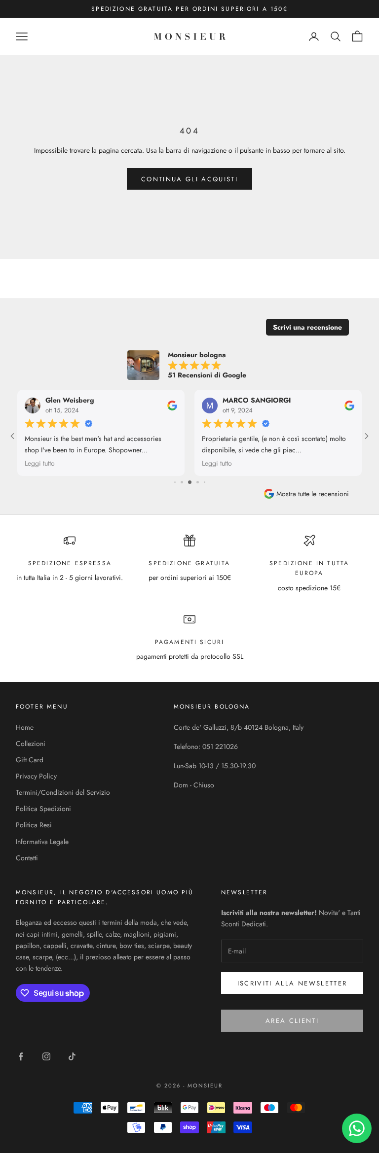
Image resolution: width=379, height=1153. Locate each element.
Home (25, 727)
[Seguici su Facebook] (21, 1056)
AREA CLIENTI (292, 1020)
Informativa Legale (42, 842)
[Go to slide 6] (189, 482)
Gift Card (29, 760)
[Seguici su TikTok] (72, 1056)
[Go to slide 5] (182, 482)
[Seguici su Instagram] (46, 1056)
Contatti (27, 858)
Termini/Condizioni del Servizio (63, 792)
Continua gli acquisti (189, 179)
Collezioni (30, 743)
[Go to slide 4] (175, 482)
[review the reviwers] (172, 405)
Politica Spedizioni (43, 809)
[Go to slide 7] (197, 482)
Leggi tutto (40, 463)
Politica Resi (34, 825)
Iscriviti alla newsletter (292, 983)
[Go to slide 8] (204, 482)
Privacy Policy (36, 776)
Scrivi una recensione (307, 327)
